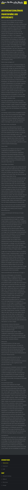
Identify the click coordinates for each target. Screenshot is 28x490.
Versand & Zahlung (7, 476)
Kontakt (4, 485)
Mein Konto (5, 482)
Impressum (5, 466)
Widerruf (5, 479)
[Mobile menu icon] (25, 2)
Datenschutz (5, 462)
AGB (4, 469)
